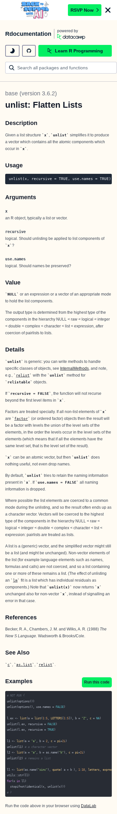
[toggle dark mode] (12, 51)
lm (15, 580)
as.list (24, 665)
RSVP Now (82, 10)
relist (23, 375)
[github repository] (29, 51)
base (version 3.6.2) (31, 93)
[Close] (107, 10)
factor (21, 419)
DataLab (88, 806)
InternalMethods (74, 368)
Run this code (97, 682)
